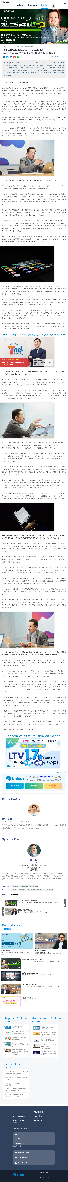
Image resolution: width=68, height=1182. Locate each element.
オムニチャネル (32, 889)
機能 (16, 1134)
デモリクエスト (22, 1162)
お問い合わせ (22, 1157)
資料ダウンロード (23, 1152)
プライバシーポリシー (44, 1172)
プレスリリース (19, 1143)
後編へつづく (61, 772)
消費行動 (14, 889)
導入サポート (19, 1138)
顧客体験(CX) (50, 889)
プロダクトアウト (22, 889)
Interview (15, 886)
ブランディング (41, 889)
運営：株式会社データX (45, 1177)
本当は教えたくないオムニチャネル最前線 (29, 886)
